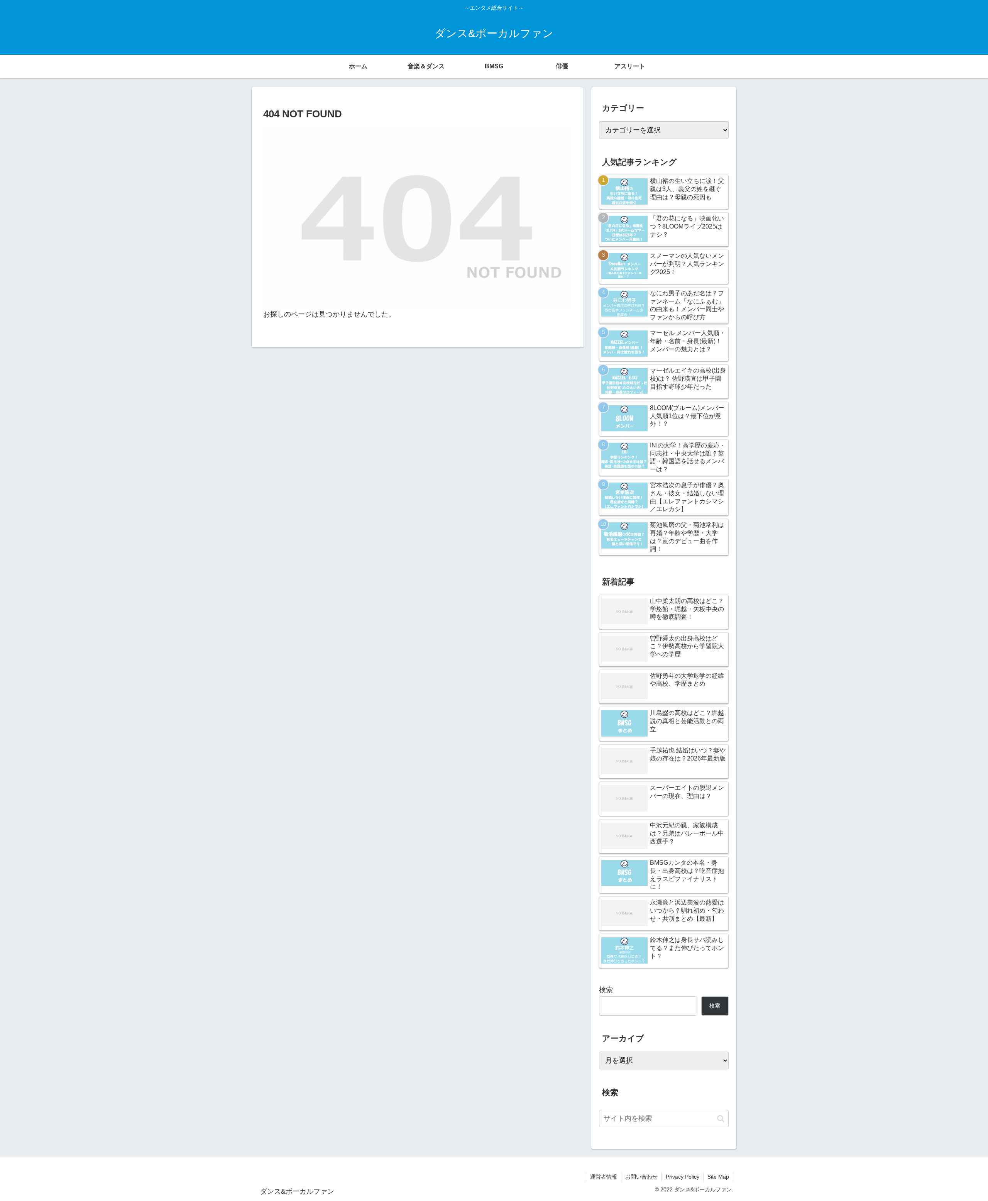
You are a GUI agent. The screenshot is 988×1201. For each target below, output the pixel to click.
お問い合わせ (641, 1177)
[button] (720, 1118)
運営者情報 (603, 1177)
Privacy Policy (682, 1177)
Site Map (718, 1177)
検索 (606, 990)
